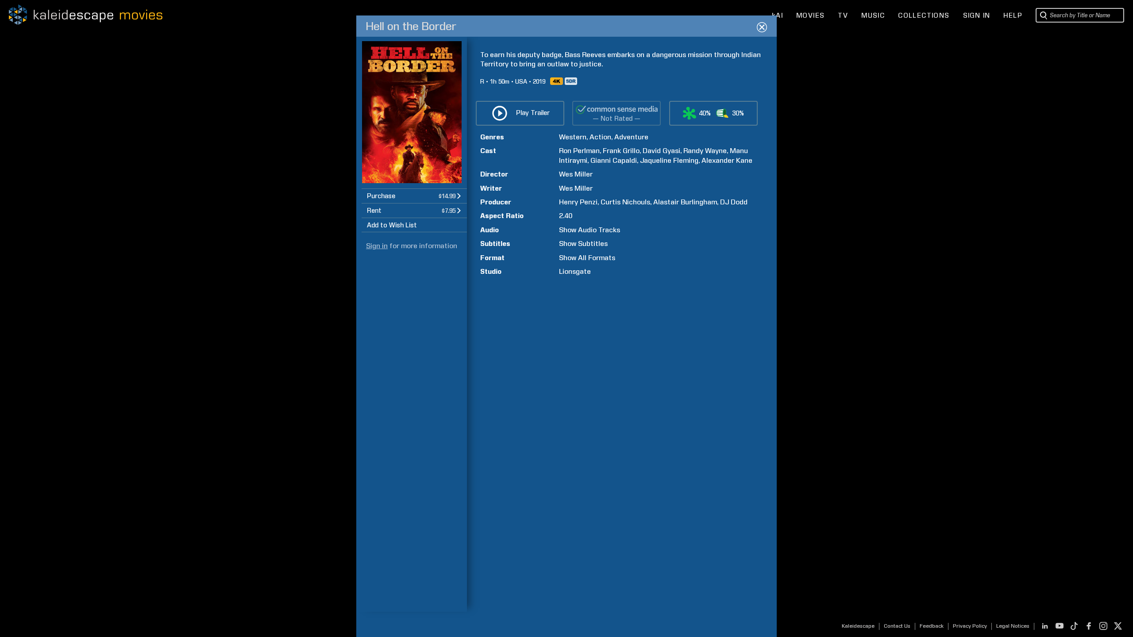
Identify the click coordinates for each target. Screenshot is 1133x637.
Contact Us (897, 626)
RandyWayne (705, 150)
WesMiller (576, 174)
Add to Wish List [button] (392, 225)
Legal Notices (1012, 626)
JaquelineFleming (669, 160)
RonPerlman (579, 150)
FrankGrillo (621, 150)
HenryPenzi (578, 202)
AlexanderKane (726, 160)
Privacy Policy (970, 626)
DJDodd (734, 202)
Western (572, 137)
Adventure (631, 137)
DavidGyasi (661, 150)
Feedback (932, 626)
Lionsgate (575, 271)
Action (600, 137)
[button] (414, 195)
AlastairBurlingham (685, 202)
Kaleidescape (858, 626)
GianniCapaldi (613, 160)
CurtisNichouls (625, 202)
